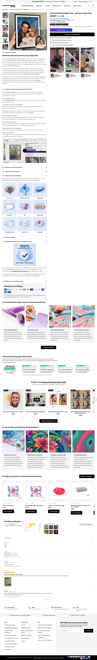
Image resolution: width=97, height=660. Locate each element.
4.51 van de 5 (12, 524)
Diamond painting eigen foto (11, 627)
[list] (72, 63)
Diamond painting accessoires (11, 638)
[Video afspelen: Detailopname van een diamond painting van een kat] (87, 60)
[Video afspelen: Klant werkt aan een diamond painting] (57, 60)
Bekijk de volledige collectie (48, 421)
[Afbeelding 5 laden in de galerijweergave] (5, 41)
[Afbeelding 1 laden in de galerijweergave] (5, 15)
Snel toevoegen (8, 511)
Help (75, 1)
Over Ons (23, 625)
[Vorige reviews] (19, 370)
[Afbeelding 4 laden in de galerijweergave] (5, 34)
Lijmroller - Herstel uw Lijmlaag (56, 505)
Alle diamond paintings (9, 625)
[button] (93, 5)
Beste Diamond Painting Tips (44, 627)
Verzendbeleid (61, 657)
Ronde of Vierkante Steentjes (44, 640)
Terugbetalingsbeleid (37, 657)
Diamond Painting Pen (9, 641)
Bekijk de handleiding (48, 347)
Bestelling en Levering (26, 635)
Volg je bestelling (83, 1)
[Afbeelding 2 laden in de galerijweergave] (5, 21)
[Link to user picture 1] (7, 581)
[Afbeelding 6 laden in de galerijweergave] (5, 47)
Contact (23, 641)
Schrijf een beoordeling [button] (86, 524)
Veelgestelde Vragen (26, 627)
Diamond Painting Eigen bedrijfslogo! (35, 411)
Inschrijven (88, 630)
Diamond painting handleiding (45, 625)
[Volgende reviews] (93, 370)
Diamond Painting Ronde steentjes (34, 505)
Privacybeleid (44, 657)
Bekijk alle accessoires (87, 476)
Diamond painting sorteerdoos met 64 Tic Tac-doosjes (80, 506)
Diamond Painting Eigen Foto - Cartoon (13, 411)
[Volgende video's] (92, 60)
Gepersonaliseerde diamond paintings (19, 9)
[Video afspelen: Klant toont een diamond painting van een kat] (72, 60)
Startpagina (5, 9)
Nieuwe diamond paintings (10, 635)
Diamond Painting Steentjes (10, 643)
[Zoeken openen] (89, 5)
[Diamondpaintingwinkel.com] (9, 5)
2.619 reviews (13, 370)
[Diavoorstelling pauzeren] (69, 1)
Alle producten (7, 649)
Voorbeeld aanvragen (9, 646)
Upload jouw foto (61, 30)
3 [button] (49, 600)
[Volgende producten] (94, 399)
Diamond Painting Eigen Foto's (54, 382)
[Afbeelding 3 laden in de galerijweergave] (5, 28)
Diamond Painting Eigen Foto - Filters (58, 411)
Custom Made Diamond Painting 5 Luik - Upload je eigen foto (80, 412)
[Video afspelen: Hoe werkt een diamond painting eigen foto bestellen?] (25, 150)
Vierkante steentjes (8, 505)
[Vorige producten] (2, 399)
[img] (6, 542)
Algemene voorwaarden (52, 657)
